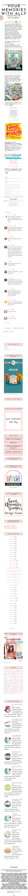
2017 (13, 556)
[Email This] (10, 199)
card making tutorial (15, 685)
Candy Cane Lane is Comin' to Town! (14, 577)
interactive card (7, 689)
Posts (7, 347)
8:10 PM (9, 296)
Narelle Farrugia (10, 299)
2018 (13, 554)
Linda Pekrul (10, 309)
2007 (13, 621)
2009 (12, 616)
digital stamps (10, 688)
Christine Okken (13, 159)
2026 (13, 536)
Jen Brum (9, 278)
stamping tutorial (14, 691)
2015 (13, 603)
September (13, 567)
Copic (18, 200)
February (13, 598)
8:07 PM (9, 285)
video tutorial (9, 693)
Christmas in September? (14, 582)
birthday (12, 683)
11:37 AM (10, 313)
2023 (12, 543)
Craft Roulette (18, 674)
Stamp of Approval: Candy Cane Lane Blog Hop (14, 574)
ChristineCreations (11, 214)
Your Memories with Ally (14, 10)
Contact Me (16, 451)
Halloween (12, 676)
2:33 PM (9, 258)
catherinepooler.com (8, 686)
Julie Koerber (13, 162)
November (13, 562)
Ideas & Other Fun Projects (13, 447)
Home (7, 328)
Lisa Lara (9, 236)
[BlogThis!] (12, 199)
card (9, 200)
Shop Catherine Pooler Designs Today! (16, 752)
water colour (17, 693)
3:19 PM (9, 266)
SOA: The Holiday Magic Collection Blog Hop (16, 736)
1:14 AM (10, 306)
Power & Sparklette (12, 146)
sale (17, 690)
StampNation (6, 681)
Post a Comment (7, 322)
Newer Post (18, 328)
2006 (13, 623)
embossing (18, 688)
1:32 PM (9, 241)
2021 (12, 547)
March (13, 596)
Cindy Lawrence (13, 161)
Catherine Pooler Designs (9, 670)
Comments (8, 349)
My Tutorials (16, 439)
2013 (13, 607)
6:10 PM (9, 274)
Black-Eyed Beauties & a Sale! (14, 580)
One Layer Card (9, 677)
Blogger (15, 628)
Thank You (6, 683)
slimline (21, 690)
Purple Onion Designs (10, 678)
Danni (9, 261)
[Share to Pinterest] (16, 199)
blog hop (19, 683)
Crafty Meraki (6, 676)
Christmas (13, 200)
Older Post (8, 331)
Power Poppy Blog (13, 166)
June (13, 589)
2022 (12, 545)
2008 (12, 618)
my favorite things (10, 690)
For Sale (13, 442)
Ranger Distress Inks (19, 678)
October (13, 564)
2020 (12, 550)
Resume (8, 451)
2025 (12, 539)
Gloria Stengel (10, 269)
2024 (12, 541)
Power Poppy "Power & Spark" (13, 201)
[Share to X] (13, 199)
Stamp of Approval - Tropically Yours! (16, 847)
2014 (12, 605)
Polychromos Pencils (18, 677)
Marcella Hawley (11, 225)
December (13, 560)
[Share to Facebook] (15, 199)
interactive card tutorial (18, 689)
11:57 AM (10, 233)
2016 (13, 558)
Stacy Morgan (13, 163)
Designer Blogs (17, 892)
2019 (13, 552)
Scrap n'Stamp (18, 679)
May (13, 591)
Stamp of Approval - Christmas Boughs (14, 571)
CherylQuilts (10, 244)
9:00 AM (10, 222)
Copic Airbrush (19, 673)
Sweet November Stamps (17, 681)
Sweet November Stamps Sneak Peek (14, 682)
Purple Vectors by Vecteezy (14, 891)
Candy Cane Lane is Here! (14, 568)
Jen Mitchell (10, 288)
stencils (21, 691)
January (13, 600)
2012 (12, 610)
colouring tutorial (19, 686)
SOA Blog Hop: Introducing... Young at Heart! (16, 815)
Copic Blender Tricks (10, 674)
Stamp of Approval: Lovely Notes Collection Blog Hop (17, 719)
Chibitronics (14, 671)
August (13, 585)
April (13, 593)
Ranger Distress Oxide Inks (9, 679)
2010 (12, 614)
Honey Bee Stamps (20, 676)
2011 (13, 612)
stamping (7, 691)
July (13, 587)
